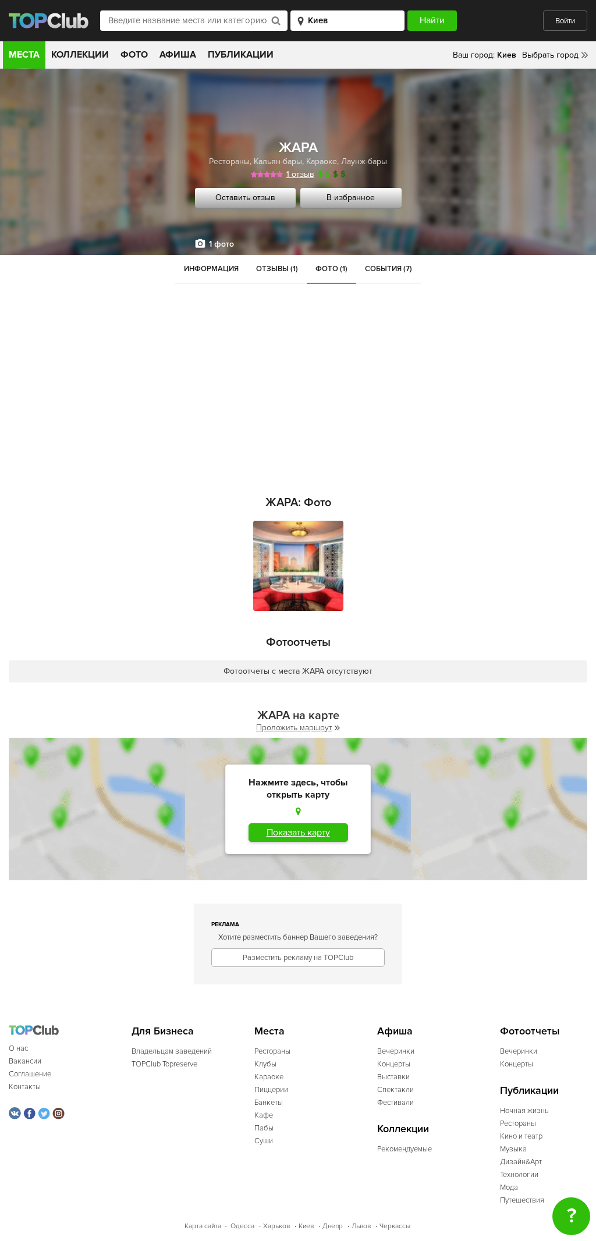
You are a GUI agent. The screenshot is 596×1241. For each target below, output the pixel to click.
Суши (263, 1141)
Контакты (25, 1086)
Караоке (321, 161)
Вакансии (25, 1061)
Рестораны (229, 161)
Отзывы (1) (277, 268)
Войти (565, 21)
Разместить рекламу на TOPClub (298, 957)
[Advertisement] (298, 371)
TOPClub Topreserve (164, 1064)
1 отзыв (300, 174)
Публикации (241, 55)
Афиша (177, 55)
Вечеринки (395, 1051)
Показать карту (298, 832)
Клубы (265, 1064)
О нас (18, 1048)
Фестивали (395, 1102)
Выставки (393, 1077)
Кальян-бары (278, 161)
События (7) (388, 268)
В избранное (351, 197)
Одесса (242, 1226)
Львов (361, 1226)
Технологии (519, 1174)
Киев (306, 1226)
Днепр (332, 1226)
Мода (509, 1187)
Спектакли (395, 1089)
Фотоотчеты (530, 1031)
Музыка (513, 1149)
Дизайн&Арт (521, 1162)
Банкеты (268, 1102)
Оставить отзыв (245, 197)
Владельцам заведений (172, 1051)
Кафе (263, 1115)
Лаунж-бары (364, 161)
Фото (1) (331, 268)
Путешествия (522, 1200)
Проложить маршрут (294, 727)
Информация (211, 268)
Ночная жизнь (524, 1110)
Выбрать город (550, 55)
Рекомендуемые (404, 1149)
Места (24, 55)
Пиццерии (271, 1089)
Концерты (393, 1064)
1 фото (221, 244)
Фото (134, 55)
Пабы (264, 1128)
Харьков (276, 1226)
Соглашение (30, 1074)
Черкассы (394, 1226)
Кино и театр (521, 1136)
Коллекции (80, 55)
